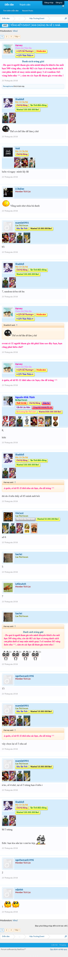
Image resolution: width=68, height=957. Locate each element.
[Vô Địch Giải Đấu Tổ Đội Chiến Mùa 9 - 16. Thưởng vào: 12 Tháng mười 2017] (5, 122)
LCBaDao (19, 189)
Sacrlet (18, 554)
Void (17, 148)
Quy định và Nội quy (58, 950)
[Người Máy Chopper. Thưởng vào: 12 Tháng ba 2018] (17, 167)
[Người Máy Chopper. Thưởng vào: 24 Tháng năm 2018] (12, 242)
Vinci (15, 31)
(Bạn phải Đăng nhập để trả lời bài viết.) (51, 926)
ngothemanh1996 (24, 676)
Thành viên (24, 5)
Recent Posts (27, 11)
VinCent (19, 513)
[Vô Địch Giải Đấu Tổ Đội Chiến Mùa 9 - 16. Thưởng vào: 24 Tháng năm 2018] (20, 242)
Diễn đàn (9, 5)
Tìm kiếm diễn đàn (11, 11)
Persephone (8, 86)
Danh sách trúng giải (33, 61)
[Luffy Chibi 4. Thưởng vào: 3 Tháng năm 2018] (41, 426)
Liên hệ (54, 945)
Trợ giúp (62, 945)
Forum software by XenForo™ (13, 950)
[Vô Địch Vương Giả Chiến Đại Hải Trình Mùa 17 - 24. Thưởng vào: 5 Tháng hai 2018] (34, 533)
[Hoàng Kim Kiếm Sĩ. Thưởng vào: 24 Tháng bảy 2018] (48, 426)
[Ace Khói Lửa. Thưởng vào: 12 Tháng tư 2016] (5, 426)
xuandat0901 (22, 223)
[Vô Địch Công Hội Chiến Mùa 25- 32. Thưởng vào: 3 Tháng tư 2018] (27, 426)
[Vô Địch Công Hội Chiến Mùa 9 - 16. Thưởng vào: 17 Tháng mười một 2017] (27, 533)
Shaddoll (19, 99)
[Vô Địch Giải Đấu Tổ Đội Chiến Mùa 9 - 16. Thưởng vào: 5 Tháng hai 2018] (19, 426)
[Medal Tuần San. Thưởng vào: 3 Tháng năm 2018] (25, 167)
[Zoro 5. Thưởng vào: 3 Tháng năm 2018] (32, 167)
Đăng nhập (48, 3)
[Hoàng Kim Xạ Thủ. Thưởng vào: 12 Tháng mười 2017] (5, 533)
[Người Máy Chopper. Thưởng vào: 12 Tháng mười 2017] (12, 122)
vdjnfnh (19, 890)
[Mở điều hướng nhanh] (65, 18)
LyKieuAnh (20, 584)
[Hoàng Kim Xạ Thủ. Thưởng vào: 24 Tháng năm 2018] (27, 242)
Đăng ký (59, 3)
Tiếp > (17, 37)
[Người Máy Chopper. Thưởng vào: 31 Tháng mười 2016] (12, 426)
